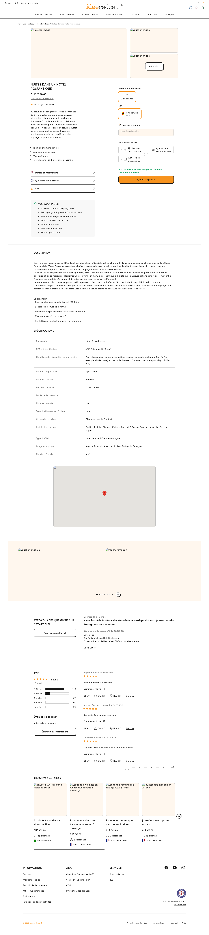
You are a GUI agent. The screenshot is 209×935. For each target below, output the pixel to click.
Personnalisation (114, 14)
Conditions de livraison (42, 98)
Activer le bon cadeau (30, 3)
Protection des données (78, 890)
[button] (146, 179)
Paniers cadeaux (90, 14)
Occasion (135, 14)
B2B (112, 879)
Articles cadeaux (43, 14)
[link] (60, 569)
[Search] (196, 8)
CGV (68, 885)
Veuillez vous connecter (78, 879)
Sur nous (27, 874)
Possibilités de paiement (35, 885)
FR (203, 3)
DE (198, 3)
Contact (8, 3)
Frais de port (29, 896)
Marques (169, 14)
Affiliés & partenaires (33, 890)
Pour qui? (152, 14)
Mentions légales (31, 879)
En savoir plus (180, 904)
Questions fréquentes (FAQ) (80, 874)
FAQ (16, 3)
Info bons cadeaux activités (37, 901)
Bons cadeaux (67, 14)
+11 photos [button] (154, 66)
